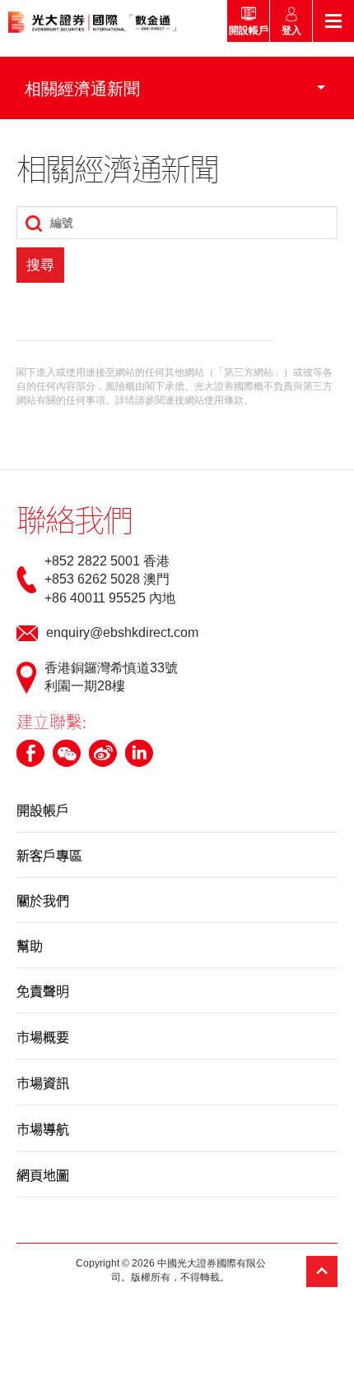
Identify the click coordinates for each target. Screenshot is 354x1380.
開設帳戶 (42, 809)
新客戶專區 (49, 855)
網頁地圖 (42, 1174)
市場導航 (42, 1128)
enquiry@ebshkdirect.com (122, 632)
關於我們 (42, 900)
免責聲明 (42, 990)
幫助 (29, 945)
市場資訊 (42, 1082)
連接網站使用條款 (204, 400)
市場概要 (42, 1036)
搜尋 (40, 265)
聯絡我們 (74, 519)
